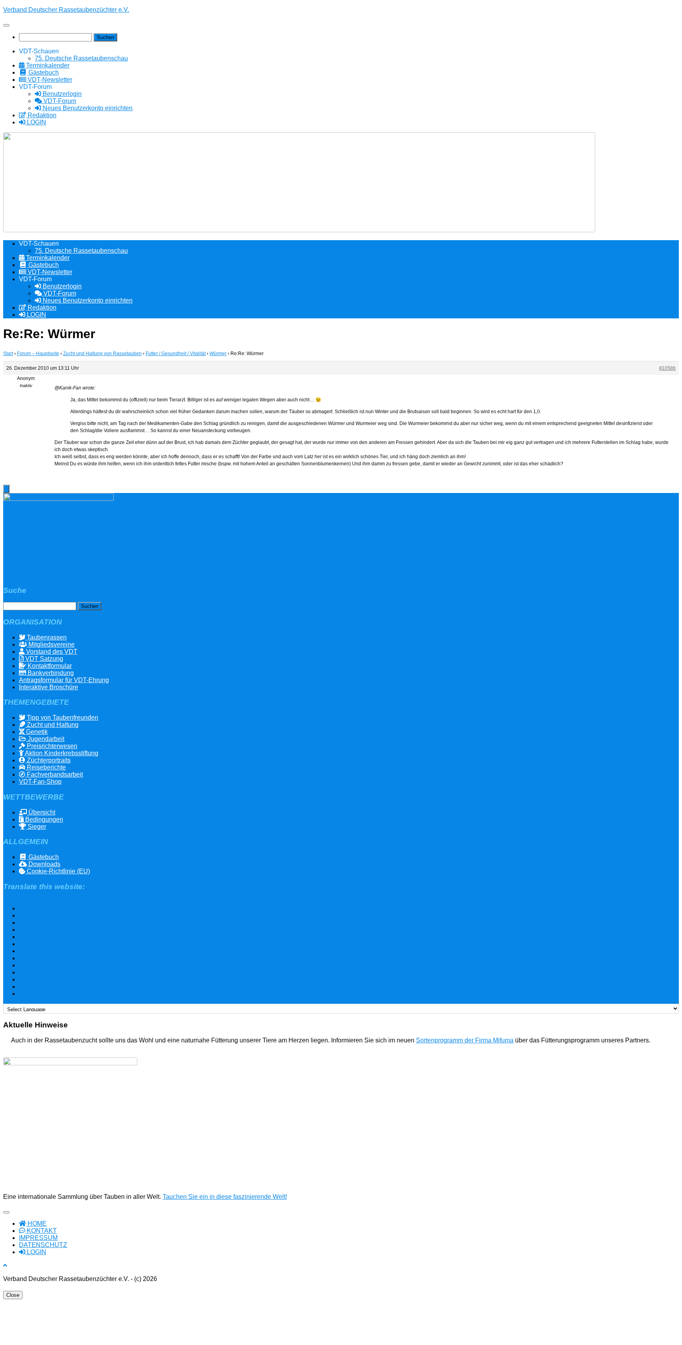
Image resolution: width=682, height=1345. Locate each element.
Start (8, 353)
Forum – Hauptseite (38, 353)
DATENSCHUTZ (43, 1245)
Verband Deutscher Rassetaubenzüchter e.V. (66, 9)
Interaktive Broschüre (48, 687)
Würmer (218, 353)
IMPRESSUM (38, 1237)
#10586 (667, 368)
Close (12, 1295)
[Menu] (6, 25)
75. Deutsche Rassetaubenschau (81, 58)
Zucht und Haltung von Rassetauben (102, 353)
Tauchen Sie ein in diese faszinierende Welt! (225, 1196)
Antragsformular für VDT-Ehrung (64, 680)
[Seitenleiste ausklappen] (6, 489)
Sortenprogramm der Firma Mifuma (464, 1040)
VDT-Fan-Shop (40, 781)
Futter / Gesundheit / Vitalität (176, 353)
